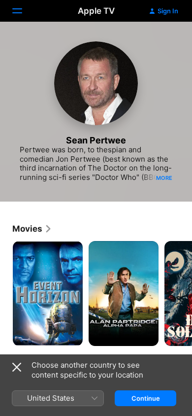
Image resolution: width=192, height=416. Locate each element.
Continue (145, 398)
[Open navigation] (23, 11)
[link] (32, 228)
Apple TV (96, 11)
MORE (164, 177)
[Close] (16, 367)
